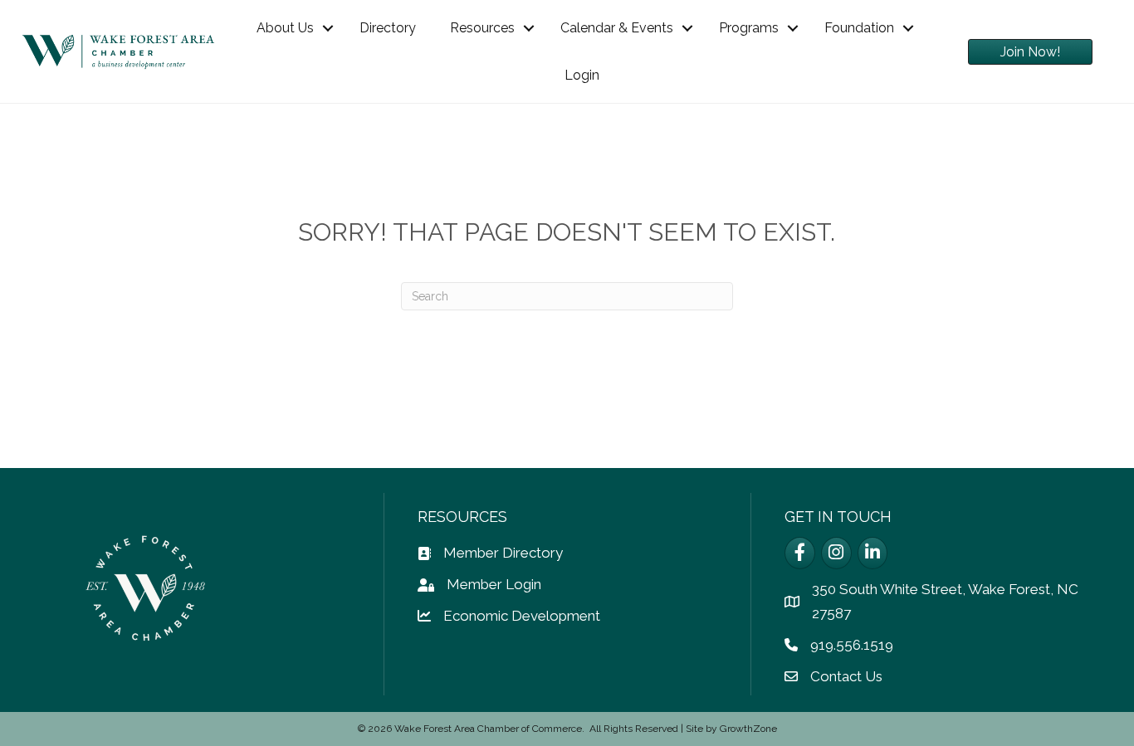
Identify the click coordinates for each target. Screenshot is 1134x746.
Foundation (859, 28)
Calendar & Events (616, 28)
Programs (749, 28)
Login (582, 75)
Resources (482, 28)
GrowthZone (748, 728)
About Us (285, 28)
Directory (387, 28)
